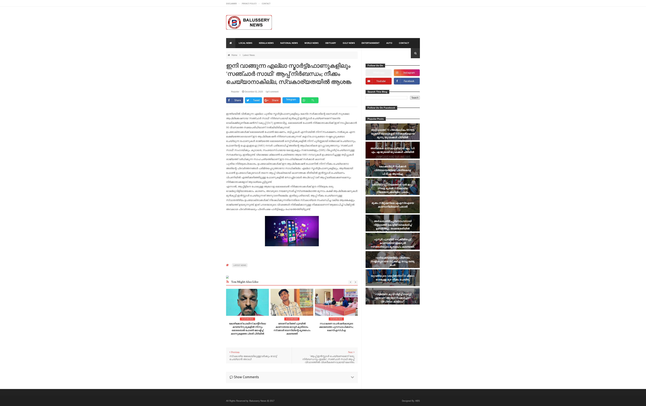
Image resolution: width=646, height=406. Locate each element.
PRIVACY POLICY (249, 3)
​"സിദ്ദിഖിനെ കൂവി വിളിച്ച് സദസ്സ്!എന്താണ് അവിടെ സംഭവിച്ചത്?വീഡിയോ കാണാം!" (393, 298)
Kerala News (266, 43)
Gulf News (349, 43)
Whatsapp (378, 73)
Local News (245, 43)
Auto (389, 43)
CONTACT (266, 3)
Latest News (249, 55)
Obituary (330, 43)
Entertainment (371, 43)
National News (289, 43)
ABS (417, 400)
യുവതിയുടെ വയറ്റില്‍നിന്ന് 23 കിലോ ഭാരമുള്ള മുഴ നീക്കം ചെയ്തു (393, 277)
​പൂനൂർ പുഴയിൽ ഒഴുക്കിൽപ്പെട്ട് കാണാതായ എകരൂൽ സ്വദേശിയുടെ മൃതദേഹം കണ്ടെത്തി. (393, 243)
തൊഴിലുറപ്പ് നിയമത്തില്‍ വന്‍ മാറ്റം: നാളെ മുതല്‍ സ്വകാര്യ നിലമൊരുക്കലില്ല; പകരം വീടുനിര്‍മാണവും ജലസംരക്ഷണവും (392, 190)
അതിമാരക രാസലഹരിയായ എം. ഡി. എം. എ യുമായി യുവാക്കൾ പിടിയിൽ (392, 150)
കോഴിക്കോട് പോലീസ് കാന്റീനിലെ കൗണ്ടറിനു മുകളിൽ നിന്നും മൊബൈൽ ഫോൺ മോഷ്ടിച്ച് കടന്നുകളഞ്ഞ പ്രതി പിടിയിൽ (247, 328)
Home (234, 55)
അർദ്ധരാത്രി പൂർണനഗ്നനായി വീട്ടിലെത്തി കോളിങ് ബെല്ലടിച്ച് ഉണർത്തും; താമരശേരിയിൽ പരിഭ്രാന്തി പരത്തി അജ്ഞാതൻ (393, 227)
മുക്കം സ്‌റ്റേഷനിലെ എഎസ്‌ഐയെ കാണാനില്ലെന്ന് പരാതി (393, 204)
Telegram (291, 99)
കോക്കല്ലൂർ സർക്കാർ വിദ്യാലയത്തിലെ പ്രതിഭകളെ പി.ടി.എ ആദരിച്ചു (392, 170)
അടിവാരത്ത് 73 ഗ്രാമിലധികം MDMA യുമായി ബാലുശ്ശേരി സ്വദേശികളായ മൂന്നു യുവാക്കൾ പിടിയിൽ (393, 133)
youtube (381, 81)
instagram (409, 73)
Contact (404, 43)
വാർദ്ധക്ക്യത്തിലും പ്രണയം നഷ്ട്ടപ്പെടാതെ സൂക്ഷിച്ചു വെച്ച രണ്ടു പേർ (393, 261)
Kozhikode (247, 319)
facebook (409, 81)
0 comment (273, 92)
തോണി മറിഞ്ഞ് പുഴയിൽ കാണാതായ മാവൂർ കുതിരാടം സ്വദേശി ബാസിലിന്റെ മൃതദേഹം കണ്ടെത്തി (292, 328)
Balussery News (258, 400)
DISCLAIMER (231, 3)
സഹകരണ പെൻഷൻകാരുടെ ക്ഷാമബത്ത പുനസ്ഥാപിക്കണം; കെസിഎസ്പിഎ (336, 327)
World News (311, 43)
